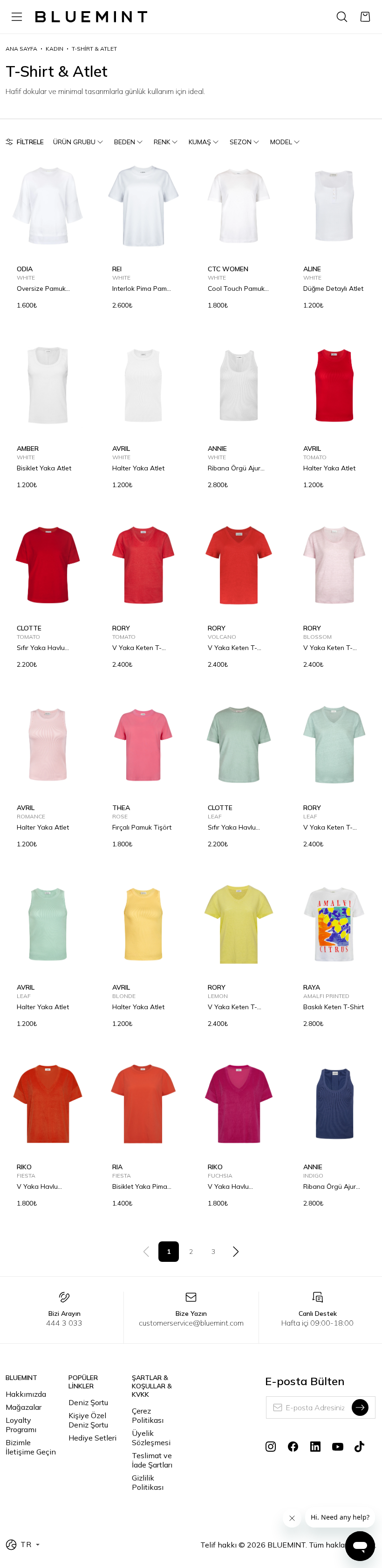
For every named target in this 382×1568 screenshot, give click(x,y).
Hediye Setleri (92, 1437)
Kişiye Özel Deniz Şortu (88, 1420)
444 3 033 (64, 1322)
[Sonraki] (235, 1251)
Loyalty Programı (21, 1424)
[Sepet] (365, 17)
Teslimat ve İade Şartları (152, 1460)
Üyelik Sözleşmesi (151, 1437)
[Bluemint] (91, 17)
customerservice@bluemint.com (191, 1322)
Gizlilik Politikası (148, 1482)
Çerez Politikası (148, 1415)
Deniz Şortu (88, 1402)
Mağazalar (23, 1407)
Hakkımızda (26, 1394)
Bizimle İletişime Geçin (31, 1447)
